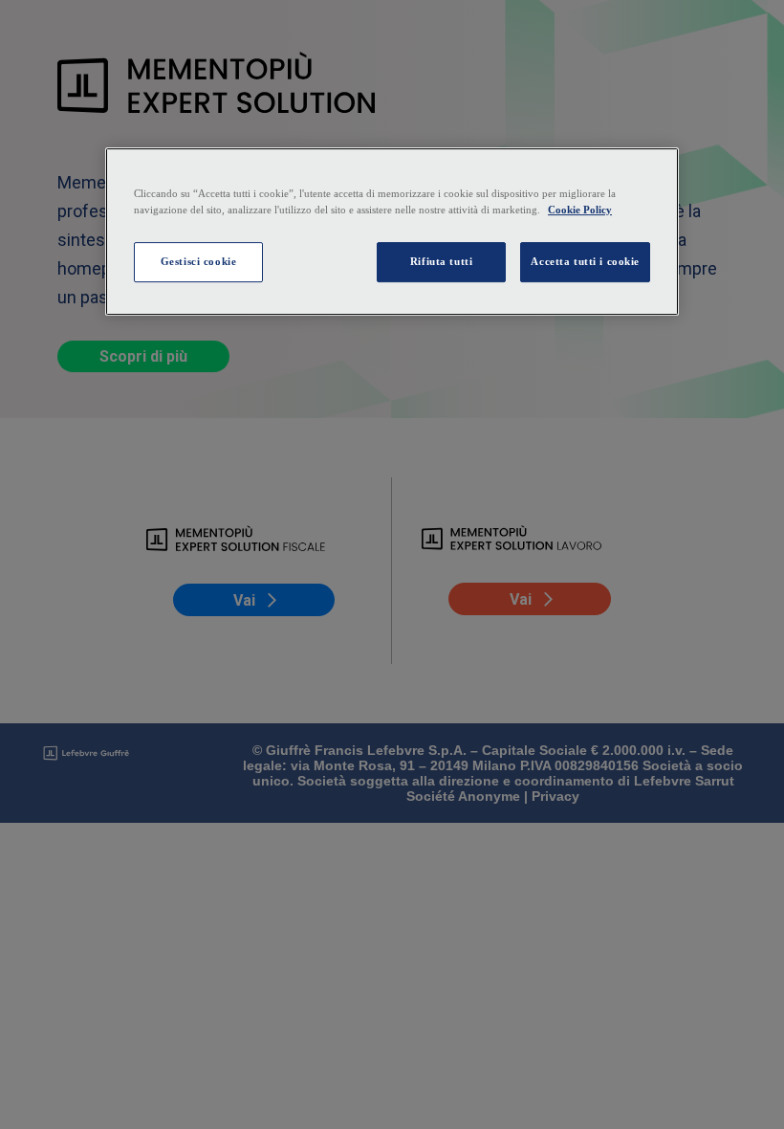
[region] (392, 231)
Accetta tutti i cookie (585, 261)
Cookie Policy (580, 209)
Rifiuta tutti (441, 261)
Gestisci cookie (199, 261)
